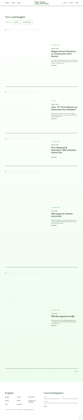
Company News (27, 22)
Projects (13, 2)
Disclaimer (19, 404)
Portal (76, 2)
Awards (16, 22)
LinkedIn (19, 400)
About (18, 2)
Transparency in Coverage (32, 401)
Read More (54, 65)
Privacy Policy (31, 397)
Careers (65, 2)
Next (75, 371)
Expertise (7, 2)
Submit (45, 406)
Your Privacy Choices (29, 409)
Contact (71, 2)
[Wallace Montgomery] (41, 2)
